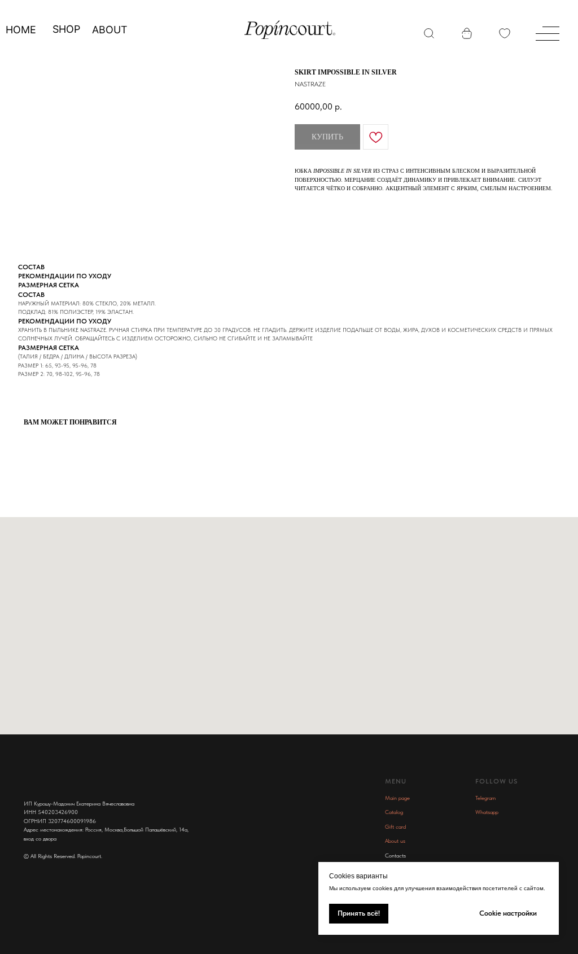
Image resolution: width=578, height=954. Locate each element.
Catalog (394, 811)
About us (395, 840)
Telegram (485, 797)
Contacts (395, 855)
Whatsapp (486, 811)
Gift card (395, 826)
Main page (397, 797)
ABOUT (110, 30)
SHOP (66, 29)
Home (21, 30)
